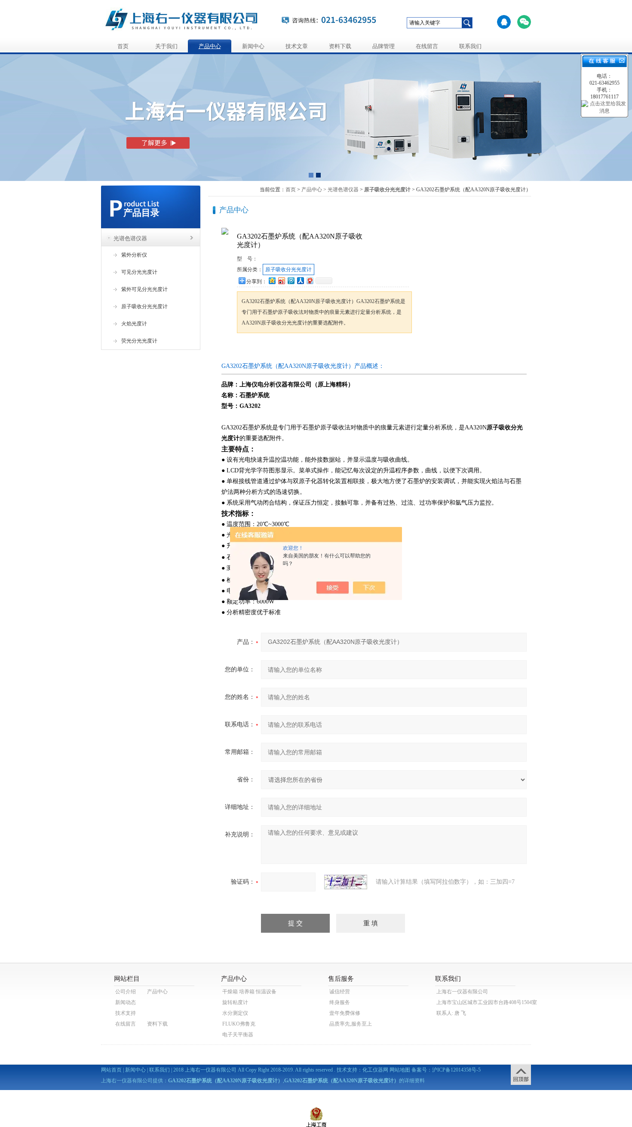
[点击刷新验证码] (345, 882)
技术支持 (125, 1013)
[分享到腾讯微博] (290, 280)
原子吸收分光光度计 (144, 306)
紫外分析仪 (134, 255)
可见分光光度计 (139, 272)
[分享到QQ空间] (271, 280)
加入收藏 (326, 349)
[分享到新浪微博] (281, 280)
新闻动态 (125, 1002)
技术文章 (296, 46)
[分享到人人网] (300, 280)
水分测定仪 (235, 1013)
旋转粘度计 (235, 1002)
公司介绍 (125, 992)
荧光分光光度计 (139, 341)
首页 (123, 46)
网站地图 (400, 1070)
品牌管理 (383, 46)
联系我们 (470, 46)
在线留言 (427, 46)
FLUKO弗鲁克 (238, 1024)
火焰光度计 (134, 324)
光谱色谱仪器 (130, 238)
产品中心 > (313, 190)
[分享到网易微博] (309, 280)
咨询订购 (264, 349)
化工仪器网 (375, 1070)
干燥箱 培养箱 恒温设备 (249, 992)
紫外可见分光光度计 (144, 289)
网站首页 (111, 1070)
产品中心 (210, 46)
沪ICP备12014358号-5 (456, 1070)
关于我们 (166, 46)
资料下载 (340, 46)
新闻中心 (253, 46)
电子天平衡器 (237, 1035)
